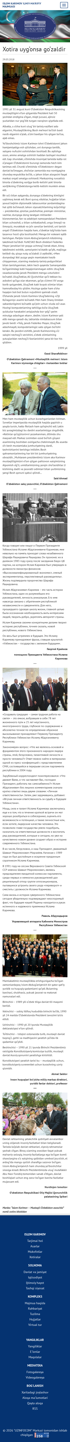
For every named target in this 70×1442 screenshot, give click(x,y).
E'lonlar (35, 1352)
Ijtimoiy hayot (35, 1283)
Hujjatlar (35, 1319)
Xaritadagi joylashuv (35, 1392)
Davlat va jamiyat (35, 1272)
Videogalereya (35, 1377)
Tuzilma (35, 1314)
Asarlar (35, 1246)
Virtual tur (35, 1325)
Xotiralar (35, 1257)
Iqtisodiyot (35, 1277)
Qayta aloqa (35, 1403)
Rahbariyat (35, 1308)
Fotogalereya (35, 1372)
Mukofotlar (35, 1252)
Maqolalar (35, 1357)
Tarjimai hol (35, 1241)
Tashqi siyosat (35, 1288)
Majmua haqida (35, 1303)
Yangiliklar (35, 1346)
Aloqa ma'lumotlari (35, 1398)
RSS (35, 1409)
